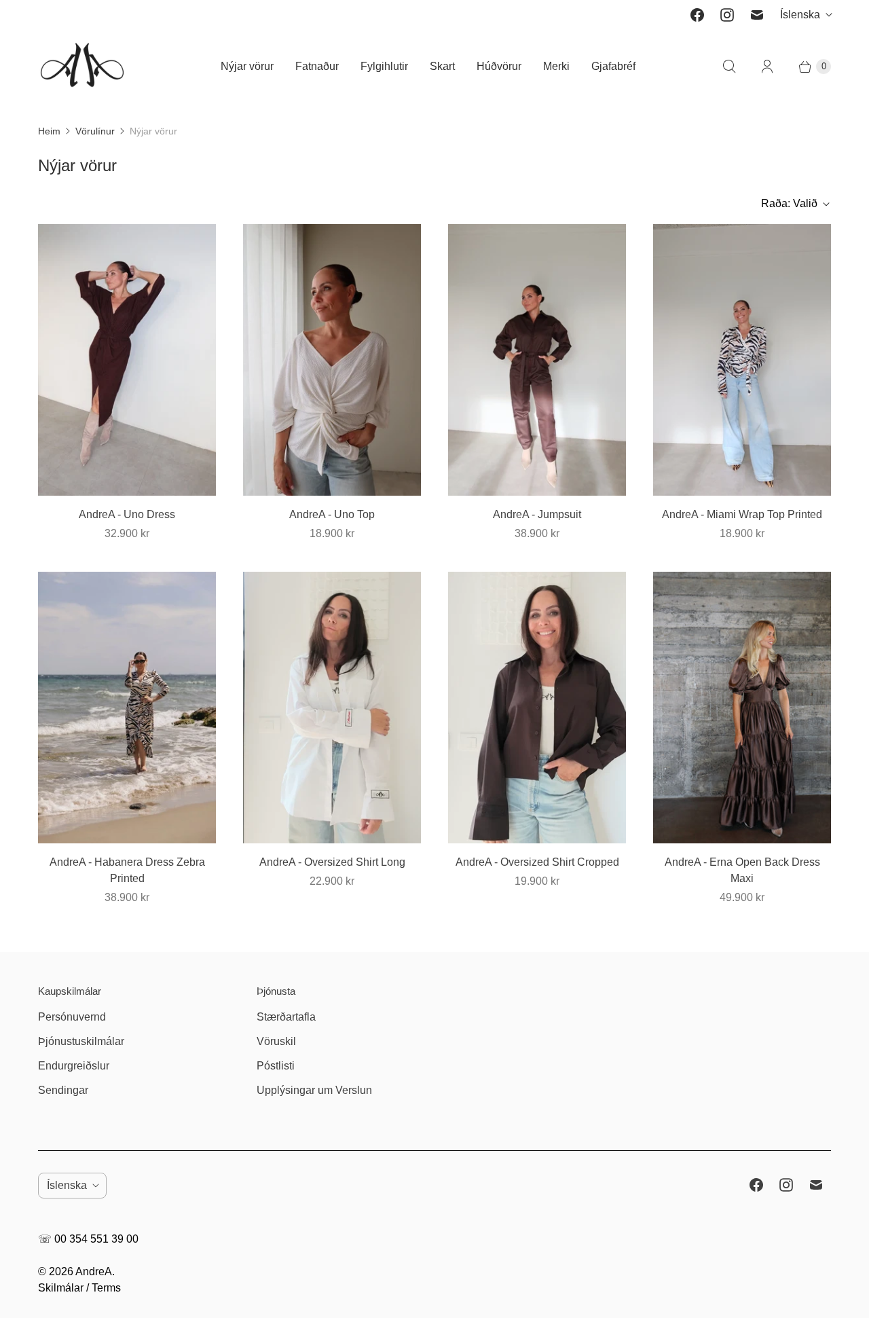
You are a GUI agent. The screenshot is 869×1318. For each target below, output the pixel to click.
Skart (442, 66)
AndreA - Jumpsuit (537, 514)
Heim (49, 131)
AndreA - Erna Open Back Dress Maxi (742, 870)
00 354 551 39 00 (96, 1239)
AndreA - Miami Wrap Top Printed (742, 514)
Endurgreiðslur (73, 1066)
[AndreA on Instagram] (727, 15)
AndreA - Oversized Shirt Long (332, 862)
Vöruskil (276, 1041)
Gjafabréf (613, 66)
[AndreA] (82, 66)
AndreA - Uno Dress (127, 514)
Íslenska (800, 14)
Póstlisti (276, 1066)
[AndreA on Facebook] (697, 15)
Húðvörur (499, 66)
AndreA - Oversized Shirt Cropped (537, 862)
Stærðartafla (286, 1017)
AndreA (93, 1271)
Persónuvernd (72, 1017)
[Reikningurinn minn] (767, 66)
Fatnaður (317, 66)
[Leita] (729, 66)
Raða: (789, 203)
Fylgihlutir (384, 66)
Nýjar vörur (247, 66)
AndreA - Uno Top (332, 514)
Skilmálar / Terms (79, 1288)
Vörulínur (95, 131)
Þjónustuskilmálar (81, 1041)
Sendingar (63, 1090)
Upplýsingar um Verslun (314, 1090)
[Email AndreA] (757, 15)
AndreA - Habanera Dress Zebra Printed (127, 870)
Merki (556, 66)
